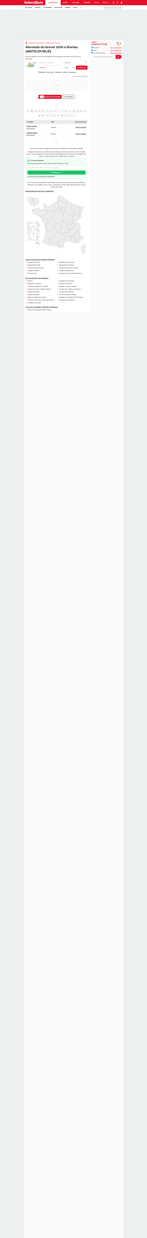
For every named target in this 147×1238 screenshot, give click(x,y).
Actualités (53, 2)
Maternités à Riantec (35, 284)
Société (37, 7)
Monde (67, 7)
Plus (105, 2)
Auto (96, 2)
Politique (28, 7)
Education (58, 7)
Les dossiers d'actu (99, 53)
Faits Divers (47, 7)
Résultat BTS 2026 (34, 265)
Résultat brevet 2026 (36, 43)
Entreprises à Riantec (66, 292)
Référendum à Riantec (66, 300)
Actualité (96, 48)
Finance (87, 2)
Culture (75, 2)
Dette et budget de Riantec (37, 297)
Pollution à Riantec (65, 284)
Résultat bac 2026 (34, 262)
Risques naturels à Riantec (68, 286)
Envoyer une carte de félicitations (70, 273)
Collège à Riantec (33, 270)
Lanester (58, 72)
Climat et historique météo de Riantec (41, 300)
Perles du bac (32, 273)
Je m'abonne (55, 172)
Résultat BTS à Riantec (67, 265)
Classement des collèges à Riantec (39, 289)
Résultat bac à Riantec (66, 262)
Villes (75, 7)
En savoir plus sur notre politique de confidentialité (41, 176)
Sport (65, 2)
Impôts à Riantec (33, 294)
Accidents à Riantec (34, 303)
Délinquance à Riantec (66, 281)
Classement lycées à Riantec (69, 268)
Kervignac (72, 72)
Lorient (65, 72)
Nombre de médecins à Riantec (70, 289)
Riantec (30, 281)
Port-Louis (50, 72)
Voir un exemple (116, 48)
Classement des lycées (35, 268)
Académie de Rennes (53, 43)
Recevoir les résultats (52, 97)
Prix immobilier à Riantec (67, 294)
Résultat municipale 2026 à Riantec (71, 297)
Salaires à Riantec (33, 292)
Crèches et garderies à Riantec (38, 286)
